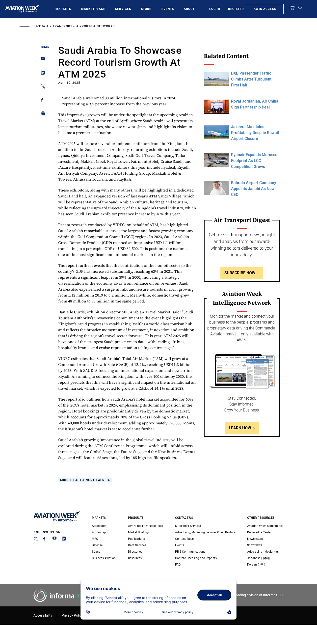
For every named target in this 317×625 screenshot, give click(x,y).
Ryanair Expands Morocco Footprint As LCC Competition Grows (254, 160)
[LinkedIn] (64, 539)
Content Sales (184, 539)
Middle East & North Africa (85, 480)
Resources (135, 558)
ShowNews (254, 545)
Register (236, 9)
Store (146, 9)
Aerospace (99, 526)
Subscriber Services (188, 526)
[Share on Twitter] (41, 87)
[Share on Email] (41, 60)
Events (167, 9)
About (189, 9)
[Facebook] (45, 539)
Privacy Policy (72, 615)
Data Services (137, 545)
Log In (214, 9)
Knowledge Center (259, 532)
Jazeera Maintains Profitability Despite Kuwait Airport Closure (255, 132)
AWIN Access (265, 9)
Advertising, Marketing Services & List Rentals (205, 532)
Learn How (240, 428)
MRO (95, 539)
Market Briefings (139, 532)
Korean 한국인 (256, 564)
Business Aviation (104, 558)
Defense (97, 545)
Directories (135, 551)
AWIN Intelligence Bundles (145, 526)
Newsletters (255, 539)
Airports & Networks (95, 26)
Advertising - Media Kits (263, 551)
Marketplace (93, 9)
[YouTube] (54, 539)
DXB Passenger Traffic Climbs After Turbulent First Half (251, 79)
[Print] (41, 114)
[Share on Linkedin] (41, 74)
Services (123, 9)
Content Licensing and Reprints (196, 558)
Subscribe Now (239, 273)
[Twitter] (36, 539)
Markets (63, 9)
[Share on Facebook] (41, 101)
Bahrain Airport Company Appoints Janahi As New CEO (253, 188)
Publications (136, 539)
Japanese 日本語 (258, 558)
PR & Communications (190, 551)
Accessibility (42, 615)
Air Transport (59, 26)
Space (96, 551)
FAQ (178, 564)
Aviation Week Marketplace (265, 526)
